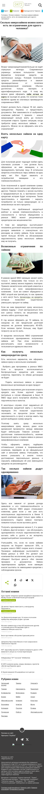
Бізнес (3, 697)
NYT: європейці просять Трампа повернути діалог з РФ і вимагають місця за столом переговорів (22, 651)
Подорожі (5, 712)
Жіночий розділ (7, 700)
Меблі (18, 697)
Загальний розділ (5, 684)
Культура (34, 700)
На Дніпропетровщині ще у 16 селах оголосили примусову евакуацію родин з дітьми (18, 618)
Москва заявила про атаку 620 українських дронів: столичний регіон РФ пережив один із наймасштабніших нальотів (20, 627)
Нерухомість (20, 689)
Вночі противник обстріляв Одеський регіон (17, 635)
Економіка (5, 704)
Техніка (18, 683)
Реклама (4, 716)
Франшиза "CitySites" (8, 735)
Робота (18, 712)
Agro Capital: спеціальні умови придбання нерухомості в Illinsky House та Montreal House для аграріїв (22, 597)
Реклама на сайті (7, 733)
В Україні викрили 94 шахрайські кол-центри (17, 672)
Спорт (33, 697)
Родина (33, 708)
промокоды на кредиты (31, 297)
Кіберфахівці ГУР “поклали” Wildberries (15, 658)
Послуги (19, 708)
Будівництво (6, 693)
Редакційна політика (17, 789)
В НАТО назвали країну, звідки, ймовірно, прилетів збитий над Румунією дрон (20, 665)
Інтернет (19, 700)
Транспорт (34, 689)
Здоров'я (34, 683)
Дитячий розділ (36, 712)
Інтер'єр (19, 704)
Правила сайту (25, 788)
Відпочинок (20, 693)
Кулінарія (4, 708)
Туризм (4, 689)
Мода (33, 704)
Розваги (34, 693)
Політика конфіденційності (10, 788)
